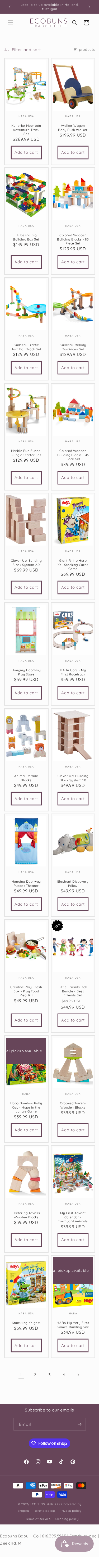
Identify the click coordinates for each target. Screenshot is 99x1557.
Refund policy (44, 1511)
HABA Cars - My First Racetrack (73, 672)
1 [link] (21, 1374)
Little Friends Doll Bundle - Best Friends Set (73, 991)
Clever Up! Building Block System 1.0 (73, 778)
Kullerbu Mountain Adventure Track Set (26, 130)
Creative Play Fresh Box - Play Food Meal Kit (26, 991)
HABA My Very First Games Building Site (73, 1325)
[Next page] (78, 1375)
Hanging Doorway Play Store (26, 672)
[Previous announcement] (10, 7)
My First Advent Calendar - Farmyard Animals (73, 1217)
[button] (10, 23)
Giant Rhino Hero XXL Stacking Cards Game (72, 565)
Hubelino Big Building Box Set (26, 237)
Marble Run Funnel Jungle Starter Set (26, 453)
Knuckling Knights (26, 1323)
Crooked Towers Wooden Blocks (73, 1105)
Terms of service (37, 1519)
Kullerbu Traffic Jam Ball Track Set (26, 347)
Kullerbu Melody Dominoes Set (73, 347)
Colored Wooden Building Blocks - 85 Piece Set (73, 239)
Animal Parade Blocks (26, 778)
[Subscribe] (80, 1424)
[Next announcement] (89, 7)
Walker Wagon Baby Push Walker (73, 128)
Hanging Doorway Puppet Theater (26, 883)
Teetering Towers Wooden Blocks (26, 1215)
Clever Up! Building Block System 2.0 (26, 563)
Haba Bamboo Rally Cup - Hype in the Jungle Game (26, 1107)
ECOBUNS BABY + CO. (46, 1504)
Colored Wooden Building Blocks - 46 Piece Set (72, 455)
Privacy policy (70, 1511)
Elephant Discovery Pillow (72, 883)
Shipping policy (67, 1519)
